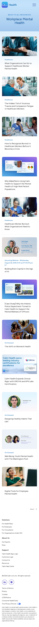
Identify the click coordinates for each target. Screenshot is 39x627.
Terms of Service (7, 588)
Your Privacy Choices (9, 604)
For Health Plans (7, 524)
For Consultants (7, 530)
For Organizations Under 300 (12, 533)
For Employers (7, 527)
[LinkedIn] (4, 582)
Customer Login (7, 557)
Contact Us (6, 560)
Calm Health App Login (10, 554)
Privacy (4, 591)
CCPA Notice (6, 597)
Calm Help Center (8, 566)
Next (32, 509)
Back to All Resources (19, 15)
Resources (5, 563)
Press (4, 545)
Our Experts (6, 542)
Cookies (5, 594)
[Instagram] (11, 582)
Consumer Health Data (10, 601)
